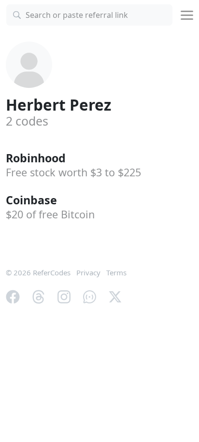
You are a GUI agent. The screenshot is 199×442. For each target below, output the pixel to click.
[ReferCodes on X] (115, 295)
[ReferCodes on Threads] (38, 295)
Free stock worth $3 (73, 172)
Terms (116, 272)
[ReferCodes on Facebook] (13, 295)
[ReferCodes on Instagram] (64, 295)
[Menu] (187, 15)
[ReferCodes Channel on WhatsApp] (90, 295)
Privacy (88, 272)
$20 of (50, 214)
